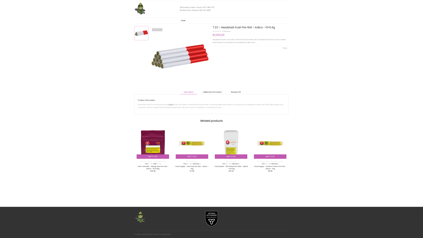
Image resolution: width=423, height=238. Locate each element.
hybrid (170, 104)
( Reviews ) (226, 31)
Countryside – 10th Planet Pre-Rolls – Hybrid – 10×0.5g (231, 167)
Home (183, 21)
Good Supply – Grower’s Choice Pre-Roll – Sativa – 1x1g (270, 167)
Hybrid (227, 161)
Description (189, 92)
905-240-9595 (205, 10)
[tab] (188, 92)
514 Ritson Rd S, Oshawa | (189, 10)
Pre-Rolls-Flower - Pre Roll (149, 161)
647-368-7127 (208, 7)
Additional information (212, 92)
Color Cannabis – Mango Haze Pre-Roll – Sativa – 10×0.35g (152, 167)
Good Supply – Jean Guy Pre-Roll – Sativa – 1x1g (192, 167)
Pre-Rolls (162, 161)
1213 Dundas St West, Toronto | (191, 7)
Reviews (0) (236, 92)
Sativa (195, 161)
